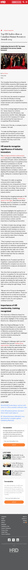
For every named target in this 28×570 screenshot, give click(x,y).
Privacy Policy (4, 530)
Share (2, 78)
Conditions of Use (5, 526)
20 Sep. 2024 (3, 75)
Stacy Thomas (5, 73)
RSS (24, 522)
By (4, 73)
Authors (3, 522)
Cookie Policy (4, 532)
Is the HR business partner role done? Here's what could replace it (17, 465)
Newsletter (3, 524)
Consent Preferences (6, 528)
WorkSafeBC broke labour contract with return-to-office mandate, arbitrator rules (18, 457)
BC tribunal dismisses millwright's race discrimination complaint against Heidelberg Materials (13, 418)
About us (25, 516)
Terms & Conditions (5, 534)
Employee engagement (8, 30)
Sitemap (25, 520)
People (2, 518)
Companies (3, 516)
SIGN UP (14, 444)
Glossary (3, 520)
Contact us (24, 518)
